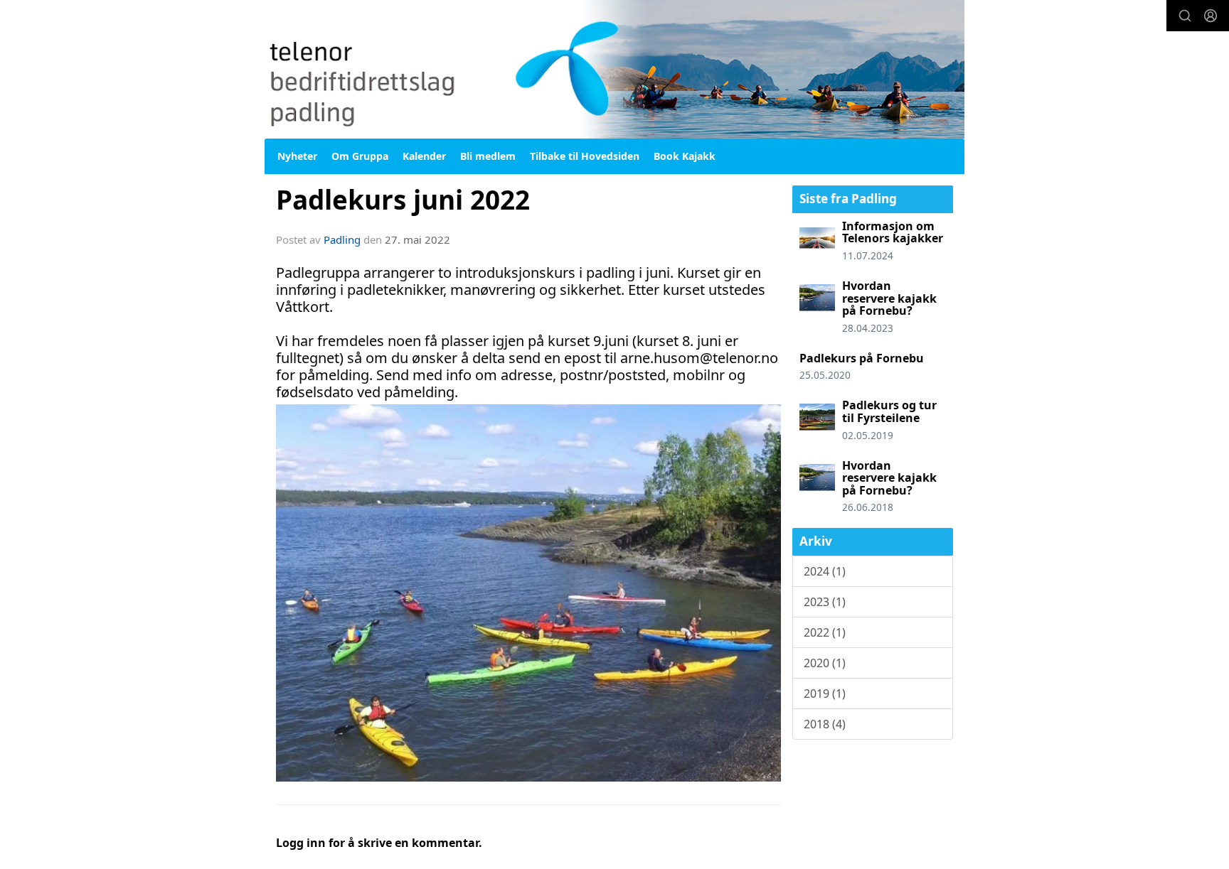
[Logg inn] (1210, 15)
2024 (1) (825, 571)
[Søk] (1185, 15)
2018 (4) (825, 724)
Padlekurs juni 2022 (403, 199)
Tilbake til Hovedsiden (584, 156)
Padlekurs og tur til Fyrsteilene (889, 411)
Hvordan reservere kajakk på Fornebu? (889, 298)
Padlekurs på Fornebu (861, 358)
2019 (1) (825, 693)
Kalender (424, 156)
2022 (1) (825, 632)
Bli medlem (488, 156)
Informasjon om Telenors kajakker (892, 232)
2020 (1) (825, 663)
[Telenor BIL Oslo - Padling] (614, 69)
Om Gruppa (359, 156)
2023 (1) (825, 602)
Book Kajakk (684, 156)
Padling (342, 239)
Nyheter (297, 156)
